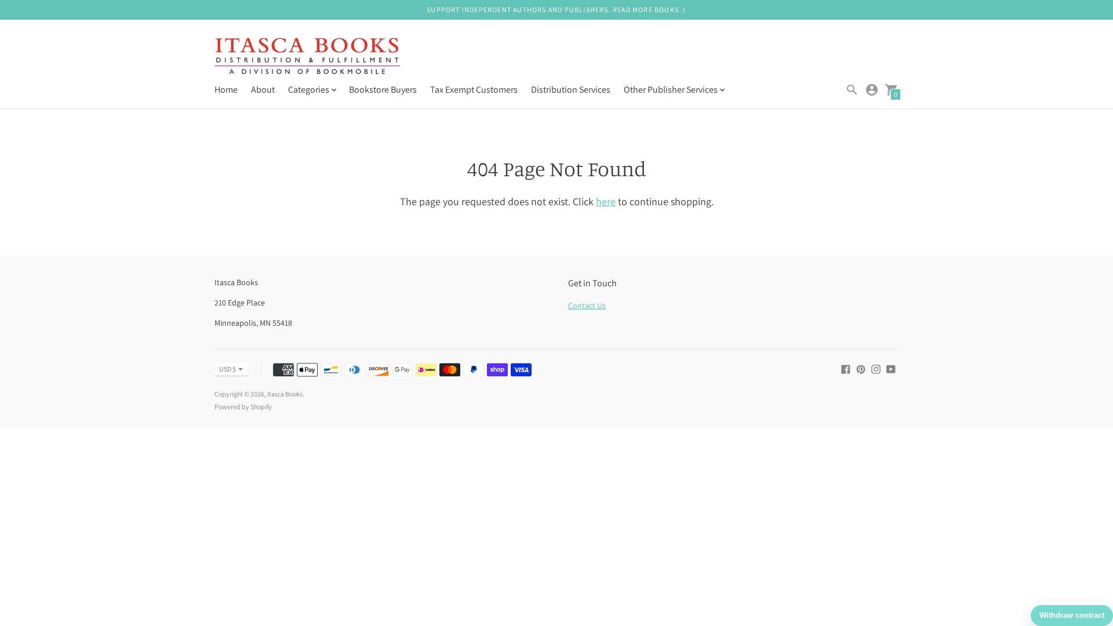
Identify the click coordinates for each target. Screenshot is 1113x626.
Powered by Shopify (243, 406)
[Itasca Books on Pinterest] (860, 368)
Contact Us (587, 305)
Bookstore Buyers (383, 89)
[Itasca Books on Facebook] (845, 368)
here (606, 201)
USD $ (227, 369)
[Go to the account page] (872, 90)
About (263, 89)
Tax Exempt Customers (474, 89)
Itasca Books (285, 394)
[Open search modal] (852, 90)
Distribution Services (570, 89)
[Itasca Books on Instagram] (876, 368)
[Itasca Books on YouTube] (891, 368)
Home (226, 89)
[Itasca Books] (307, 57)
